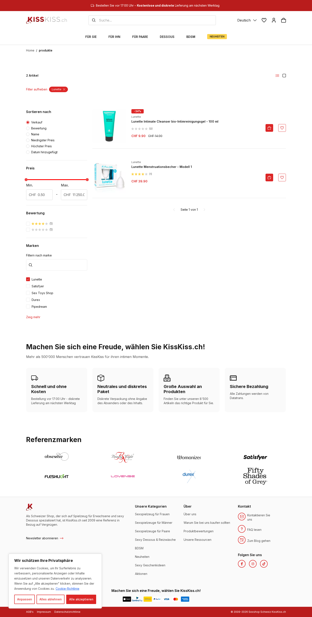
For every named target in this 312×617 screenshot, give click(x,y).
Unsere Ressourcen (197, 539)
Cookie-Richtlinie (67, 588)
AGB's (30, 611)
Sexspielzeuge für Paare (152, 531)
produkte (45, 50)
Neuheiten (142, 556)
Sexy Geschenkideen (150, 565)
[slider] (26, 179)
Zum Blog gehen (258, 541)
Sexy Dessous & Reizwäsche (155, 539)
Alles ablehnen (50, 599)
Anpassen (24, 599)
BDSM (139, 548)
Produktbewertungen (199, 531)
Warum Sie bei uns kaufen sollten (207, 522)
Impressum (44, 611)
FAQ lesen (254, 529)
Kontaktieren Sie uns (258, 517)
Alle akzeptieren (81, 599)
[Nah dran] (97, 557)
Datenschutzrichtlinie (67, 611)
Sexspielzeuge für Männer (153, 522)
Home (30, 50)
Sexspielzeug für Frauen (152, 514)
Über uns (190, 514)
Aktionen (141, 573)
